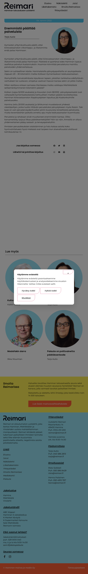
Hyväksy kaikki (28, 290)
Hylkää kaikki (51, 290)
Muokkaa (26, 298)
